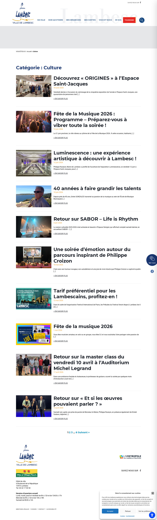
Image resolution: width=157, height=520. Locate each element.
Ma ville (41, 20)
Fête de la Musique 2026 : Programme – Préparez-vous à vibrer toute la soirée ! (90, 119)
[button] (153, 493)
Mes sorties (90, 20)
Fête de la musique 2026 (83, 326)
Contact (42, 509)
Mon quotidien (55, 20)
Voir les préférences (145, 511)
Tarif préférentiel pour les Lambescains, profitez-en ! (85, 293)
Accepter (110, 511)
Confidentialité (130, 516)
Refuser (128, 511)
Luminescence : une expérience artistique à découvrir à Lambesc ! (95, 155)
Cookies (122, 516)
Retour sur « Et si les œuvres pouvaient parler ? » (88, 401)
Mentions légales (22, 509)
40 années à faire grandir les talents (97, 188)
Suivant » (84, 432)
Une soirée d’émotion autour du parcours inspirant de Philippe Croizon (92, 255)
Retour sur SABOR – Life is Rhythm (96, 219)
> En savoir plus (61, 99)
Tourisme (129, 20)
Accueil (29, 51)
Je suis (118, 20)
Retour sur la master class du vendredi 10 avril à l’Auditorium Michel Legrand (91, 362)
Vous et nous (105, 20)
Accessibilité (51, 509)
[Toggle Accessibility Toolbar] (152, 515)
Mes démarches (73, 20)
